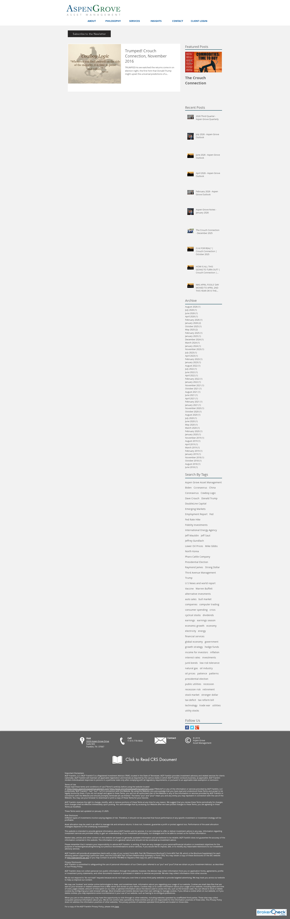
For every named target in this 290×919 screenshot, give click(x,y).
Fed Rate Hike (192, 519)
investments (209, 657)
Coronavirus (192, 493)
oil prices (190, 673)
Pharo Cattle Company (197, 556)
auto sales (191, 599)
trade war (204, 705)
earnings (190, 620)
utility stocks (192, 710)
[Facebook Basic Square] (187, 727)
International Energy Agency (201, 530)
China (212, 487)
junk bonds (191, 662)
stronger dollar (209, 694)
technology (191, 705)
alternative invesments (198, 593)
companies (191, 604)
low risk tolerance (210, 662)
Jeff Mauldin (192, 535)
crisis (212, 609)
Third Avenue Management (200, 572)
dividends (208, 615)
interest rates (192, 657)
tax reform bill (206, 700)
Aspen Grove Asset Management (203, 482)
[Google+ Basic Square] (197, 727)
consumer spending (196, 609)
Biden (188, 487)
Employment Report (196, 514)
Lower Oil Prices (194, 546)
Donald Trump (209, 498)
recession (208, 684)
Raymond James (194, 567)
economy (211, 625)
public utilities (193, 684)
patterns (214, 673)
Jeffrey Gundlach (194, 540)
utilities (216, 705)
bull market (205, 599)
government (211, 641)
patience (202, 673)
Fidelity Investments (196, 524)
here (116, 906)
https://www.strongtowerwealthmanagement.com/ (132, 789)
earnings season (206, 620)
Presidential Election (196, 562)
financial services (194, 636)
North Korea (192, 551)
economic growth (194, 625)
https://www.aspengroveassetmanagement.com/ (88, 789)
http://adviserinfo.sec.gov (78, 857)
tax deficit (190, 700)
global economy (194, 641)
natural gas (191, 668)
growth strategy (194, 646)
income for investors (196, 652)
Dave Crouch (192, 498)
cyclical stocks (193, 615)
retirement (209, 689)
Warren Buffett (204, 588)
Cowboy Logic (208, 493)
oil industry (206, 668)
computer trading (209, 604)
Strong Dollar (212, 567)
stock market (192, 694)
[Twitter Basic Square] (192, 727)
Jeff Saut (205, 535)
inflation (214, 652)
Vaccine (189, 588)
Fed (211, 514)
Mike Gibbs (211, 546)
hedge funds (212, 646)
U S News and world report (200, 583)
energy (202, 630)
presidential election (196, 678)
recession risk (193, 689)
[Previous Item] (190, 62)
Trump (188, 577)
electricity (190, 630)
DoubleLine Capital (195, 503)
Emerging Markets (195, 508)
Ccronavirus (200, 487)
